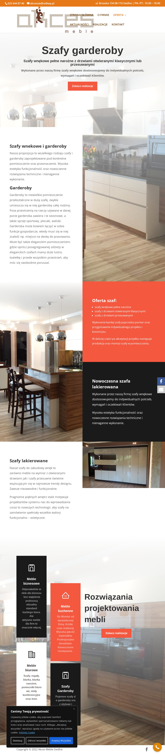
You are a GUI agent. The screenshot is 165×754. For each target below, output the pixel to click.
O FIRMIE (103, 15)
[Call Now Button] (157, 747)
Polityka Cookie (27, 732)
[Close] (74, 709)
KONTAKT (118, 24)
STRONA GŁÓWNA (81, 15)
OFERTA (118, 15)
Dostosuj (17, 740)
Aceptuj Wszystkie (61, 740)
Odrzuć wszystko (37, 740)
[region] (41, 727)
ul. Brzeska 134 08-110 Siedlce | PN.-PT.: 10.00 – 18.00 (128, 3)
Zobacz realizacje (82, 86)
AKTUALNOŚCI (79, 24)
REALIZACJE (100, 24)
